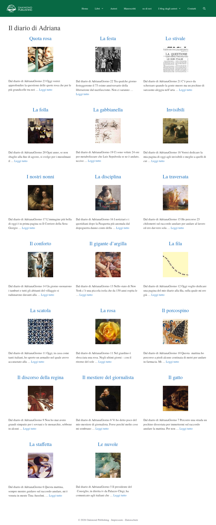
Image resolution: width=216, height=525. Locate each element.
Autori (113, 8)
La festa (108, 38)
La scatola (40, 310)
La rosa (107, 310)
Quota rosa (40, 38)
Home (85, 8)
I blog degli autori (167, 8)
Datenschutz (131, 519)
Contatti (192, 8)
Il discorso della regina (40, 377)
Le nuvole (108, 444)
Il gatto (175, 377)
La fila (175, 243)
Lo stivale (175, 38)
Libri (97, 8)
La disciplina (108, 176)
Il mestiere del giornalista (108, 377)
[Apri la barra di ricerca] (204, 8)
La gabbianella (108, 109)
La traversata (175, 176)
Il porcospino (175, 310)
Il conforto (40, 243)
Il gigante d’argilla (108, 243)
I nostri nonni (40, 176)
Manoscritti (130, 8)
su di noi (147, 8)
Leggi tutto (45, 90)
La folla (40, 109)
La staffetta (40, 444)
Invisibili (175, 109)
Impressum (117, 519)
